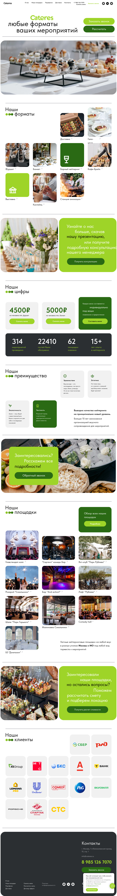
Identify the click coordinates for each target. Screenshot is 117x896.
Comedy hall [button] (85, 621)
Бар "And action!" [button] (51, 591)
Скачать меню (81, 4)
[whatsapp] (103, 3)
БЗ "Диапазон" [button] (13, 652)
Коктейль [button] (37, 204)
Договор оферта (29, 888)
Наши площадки (37, 2)
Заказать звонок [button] (93, 3)
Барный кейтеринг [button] (70, 169)
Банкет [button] (36, 169)
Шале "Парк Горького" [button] (17, 622)
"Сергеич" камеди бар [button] (54, 562)
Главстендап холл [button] (14, 562)
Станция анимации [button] (70, 199)
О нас (27, 2)
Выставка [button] (10, 199)
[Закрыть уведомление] (113, 874)
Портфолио (49, 2)
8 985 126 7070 (97, 862)
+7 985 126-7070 (79, 2)
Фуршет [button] (9, 169)
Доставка (58, 2)
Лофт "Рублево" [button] (87, 591)
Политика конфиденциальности (48, 884)
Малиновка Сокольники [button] (54, 627)
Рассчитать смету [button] (29, 886)
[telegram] (107, 3)
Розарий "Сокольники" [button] (17, 591)
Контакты (67, 2)
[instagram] (111, 3)
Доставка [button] (65, 139)
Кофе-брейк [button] (94, 169)
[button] (99, 21)
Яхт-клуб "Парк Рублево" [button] (91, 562)
